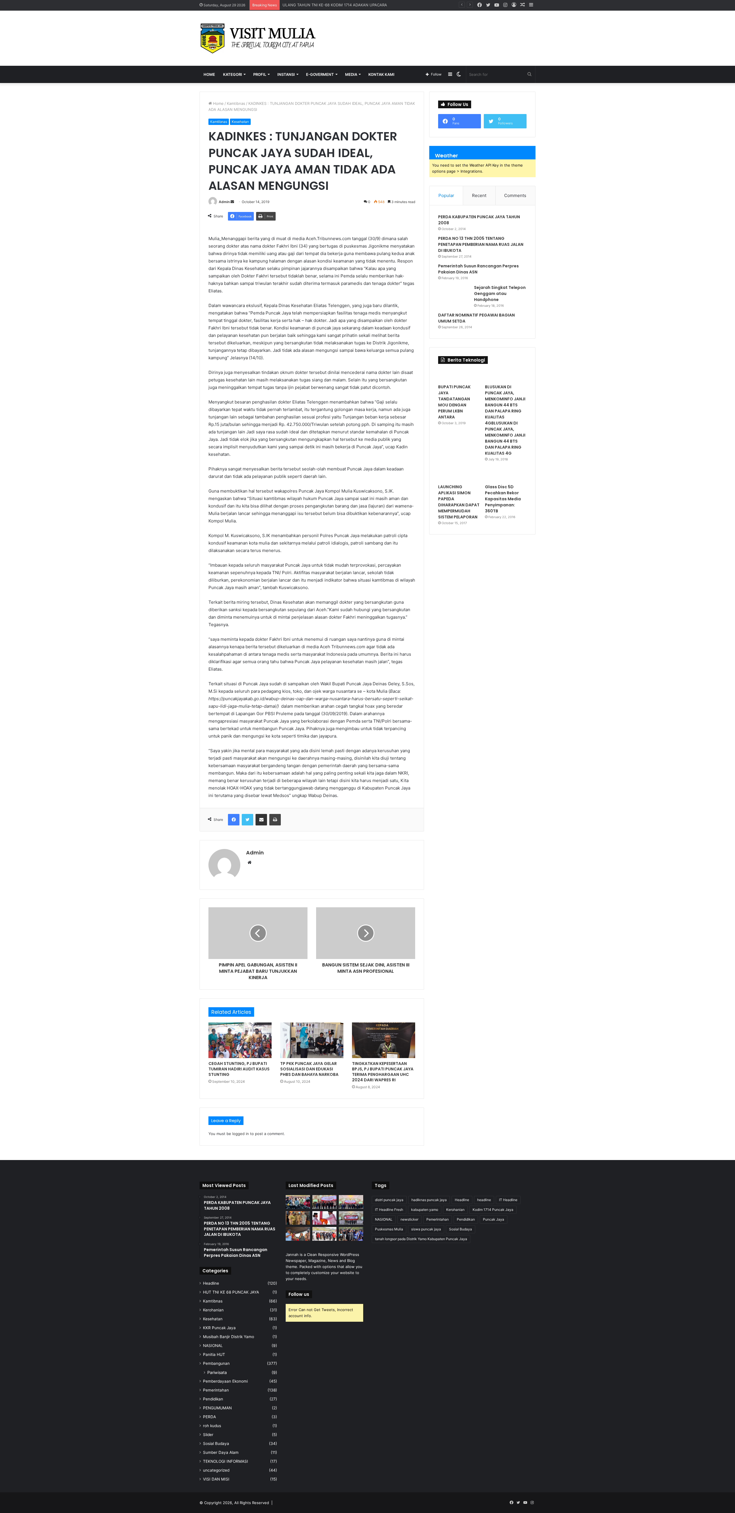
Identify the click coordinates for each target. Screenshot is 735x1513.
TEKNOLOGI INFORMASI (225, 1461)
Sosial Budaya (216, 1443)
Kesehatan (240, 121)
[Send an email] (232, 202)
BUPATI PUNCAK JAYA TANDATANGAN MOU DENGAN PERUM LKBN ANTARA (454, 402)
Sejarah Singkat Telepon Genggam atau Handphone (500, 293)
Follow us (299, 1294)
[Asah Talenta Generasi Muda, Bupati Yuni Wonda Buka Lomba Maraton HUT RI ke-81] (351, 1234)
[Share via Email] (261, 819)
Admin (224, 202)
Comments (515, 195)
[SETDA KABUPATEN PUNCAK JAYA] (260, 38)
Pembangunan (216, 1363)
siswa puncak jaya (426, 1229)
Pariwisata (217, 1372)
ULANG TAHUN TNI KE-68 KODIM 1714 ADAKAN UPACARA (335, 5)
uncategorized (216, 1470)
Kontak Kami (381, 74)
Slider (208, 1434)
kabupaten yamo (424, 1209)
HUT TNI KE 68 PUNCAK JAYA (231, 1292)
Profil (259, 74)
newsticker (409, 1219)
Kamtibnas (236, 103)
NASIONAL (213, 1345)
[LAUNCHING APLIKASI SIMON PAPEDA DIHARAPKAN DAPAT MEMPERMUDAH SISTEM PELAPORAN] (459, 475)
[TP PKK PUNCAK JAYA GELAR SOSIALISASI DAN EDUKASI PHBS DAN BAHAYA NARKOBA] (311, 1040)
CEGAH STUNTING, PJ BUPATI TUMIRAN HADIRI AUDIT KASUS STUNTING (239, 1069)
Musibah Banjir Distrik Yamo (228, 1336)
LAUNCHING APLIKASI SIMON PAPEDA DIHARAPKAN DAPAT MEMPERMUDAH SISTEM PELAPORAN (458, 502)
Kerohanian (213, 1310)
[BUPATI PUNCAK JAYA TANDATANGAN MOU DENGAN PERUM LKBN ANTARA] (459, 375)
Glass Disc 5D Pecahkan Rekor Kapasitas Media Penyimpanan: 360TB (503, 499)
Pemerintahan (216, 1390)
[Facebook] (233, 819)
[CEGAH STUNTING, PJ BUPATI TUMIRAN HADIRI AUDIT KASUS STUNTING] (240, 1040)
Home (209, 74)
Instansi (286, 74)
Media (351, 74)
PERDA (209, 1416)
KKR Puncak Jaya (219, 1327)
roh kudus (212, 1425)
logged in (240, 1133)
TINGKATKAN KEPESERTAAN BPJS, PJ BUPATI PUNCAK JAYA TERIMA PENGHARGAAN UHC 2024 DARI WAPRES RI (382, 1072)
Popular (446, 195)
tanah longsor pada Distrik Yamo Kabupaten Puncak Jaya (421, 1239)
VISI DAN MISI (216, 1479)
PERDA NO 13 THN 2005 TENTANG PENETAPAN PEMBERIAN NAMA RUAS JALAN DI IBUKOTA (480, 244)
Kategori (232, 74)
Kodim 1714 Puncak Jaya (493, 1209)
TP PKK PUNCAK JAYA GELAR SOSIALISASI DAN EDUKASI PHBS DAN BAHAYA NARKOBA (309, 1069)
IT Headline (508, 1200)
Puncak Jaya (493, 1219)
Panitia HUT (214, 1354)
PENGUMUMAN (217, 1408)
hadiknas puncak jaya (429, 1200)
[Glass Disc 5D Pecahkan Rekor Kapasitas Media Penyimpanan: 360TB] (506, 475)
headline (484, 1200)
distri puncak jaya (389, 1200)
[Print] (275, 819)
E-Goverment (320, 74)
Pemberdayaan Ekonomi (225, 1381)
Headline (211, 1283)
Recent (479, 195)
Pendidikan (213, 1399)
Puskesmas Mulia (389, 1229)
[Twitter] (247, 819)
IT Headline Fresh (389, 1209)
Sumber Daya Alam (221, 1452)
